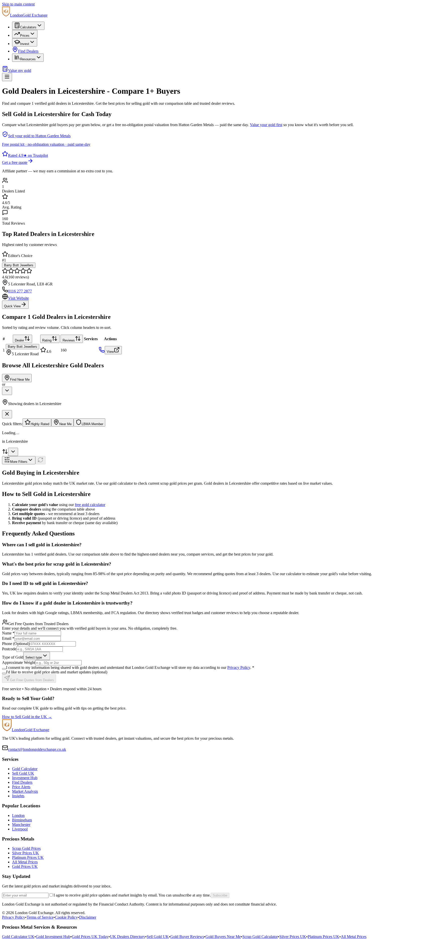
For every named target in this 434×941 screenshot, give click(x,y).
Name (8, 633)
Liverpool (20, 829)
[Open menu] (7, 77)
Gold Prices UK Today (90, 936)
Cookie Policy (66, 917)
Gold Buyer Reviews (187, 936)
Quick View (12, 306)
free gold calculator (90, 505)
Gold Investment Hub (53, 936)
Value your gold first (266, 125)
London (18, 815)
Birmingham (22, 820)
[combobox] (7, 391)
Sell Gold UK (23, 773)
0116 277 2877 (20, 291)
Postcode (9, 649)
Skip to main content (18, 4)
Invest (24, 44)
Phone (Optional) (15, 643)
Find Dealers (28, 51)
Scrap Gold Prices (26, 848)
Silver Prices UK (25, 853)
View (110, 352)
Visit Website (18, 298)
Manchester (21, 824)
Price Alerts (21, 787)
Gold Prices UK (25, 866)
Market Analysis (25, 791)
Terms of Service (40, 917)
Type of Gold (12, 657)
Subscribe (220, 895)
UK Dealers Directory (127, 936)
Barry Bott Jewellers (18, 265)
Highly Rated (40, 424)
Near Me (65, 424)
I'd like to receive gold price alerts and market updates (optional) (56, 672)
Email (8, 638)
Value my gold (19, 70)
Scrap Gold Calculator (260, 936)
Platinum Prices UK (28, 857)
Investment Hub (24, 778)
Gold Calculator (24, 769)
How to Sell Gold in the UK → (27, 717)
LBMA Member (92, 424)
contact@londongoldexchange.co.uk (37, 749)
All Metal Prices (25, 862)
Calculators (28, 27)
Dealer (19, 340)
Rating (46, 340)
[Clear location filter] (7, 414)
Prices (24, 35)
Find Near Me (20, 379)
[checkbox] (4, 669)
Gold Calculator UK (18, 936)
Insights (18, 796)
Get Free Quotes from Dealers (32, 680)
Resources (28, 59)
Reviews (69, 340)
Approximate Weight (18, 662)
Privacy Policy (238, 667)
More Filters (18, 462)
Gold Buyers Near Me (223, 936)
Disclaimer (87, 917)
